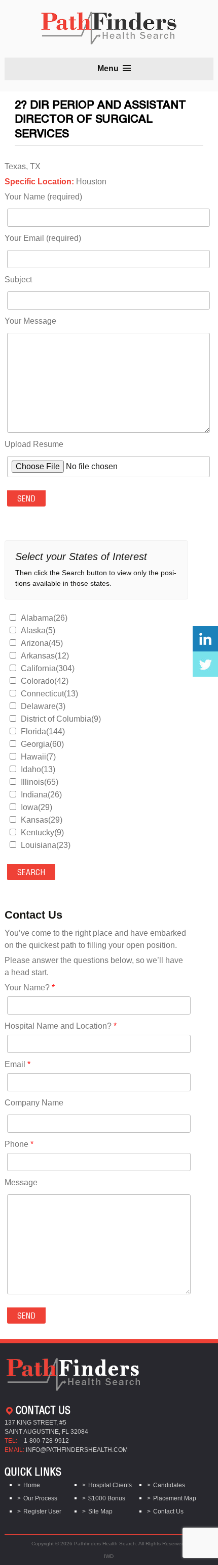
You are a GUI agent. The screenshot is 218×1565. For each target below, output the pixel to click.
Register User (42, 1511)
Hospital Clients (110, 1485)
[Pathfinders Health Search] (108, 25)
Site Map (100, 1511)
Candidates (169, 1485)
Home (31, 1485)
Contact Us (168, 1511)
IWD (109, 1556)
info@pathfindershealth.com (77, 1449)
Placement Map (174, 1498)
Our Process (40, 1498)
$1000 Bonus (106, 1498)
